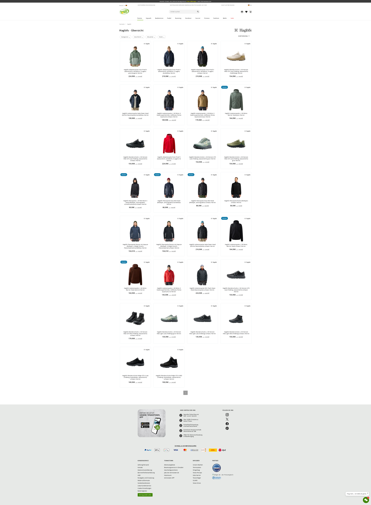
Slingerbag (196, 470)
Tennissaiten (197, 467)
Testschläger (197, 478)
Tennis (139, 18)
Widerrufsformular (144, 480)
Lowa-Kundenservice (144, 486)
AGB (139, 475)
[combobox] (124, 5)
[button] (242, 12)
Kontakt (140, 467)
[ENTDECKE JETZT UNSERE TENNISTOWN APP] (152, 437)
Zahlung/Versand (143, 465)
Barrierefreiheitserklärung (146, 473)
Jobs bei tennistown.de (171, 473)
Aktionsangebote (169, 465)
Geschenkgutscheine (171, 470)
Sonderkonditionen (144, 483)
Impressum (167, 475)
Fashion (216, 18)
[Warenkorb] (250, 12)
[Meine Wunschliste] (246, 12)
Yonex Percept (197, 473)
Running (178, 18)
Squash (148, 18)
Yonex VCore (197, 483)
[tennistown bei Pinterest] (228, 429)
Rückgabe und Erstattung (146, 478)
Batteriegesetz (142, 491)
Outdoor (188, 18)
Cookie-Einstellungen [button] (144, 488)
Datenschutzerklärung (145, 470)
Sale (232, 18)
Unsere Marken (198, 465)
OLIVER (195, 480)
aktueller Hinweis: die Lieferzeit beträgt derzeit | (185, 1)
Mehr (225, 18)
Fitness (207, 18)
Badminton (159, 18)
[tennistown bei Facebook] (228, 425)
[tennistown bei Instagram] (228, 416)
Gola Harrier (197, 475)
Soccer (197, 18)
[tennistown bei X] (228, 420)
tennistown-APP (169, 478)
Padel (169, 18)
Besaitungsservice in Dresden (173, 467)
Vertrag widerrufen (145, 495)
